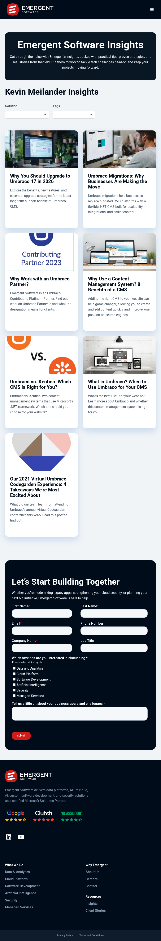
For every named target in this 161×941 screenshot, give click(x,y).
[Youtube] (21, 837)
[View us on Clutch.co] (43, 816)
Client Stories (96, 911)
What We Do (14, 865)
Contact (91, 886)
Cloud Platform (16, 879)
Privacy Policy (65, 935)
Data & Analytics (17, 872)
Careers (91, 879)
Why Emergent (97, 865)
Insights (91, 904)
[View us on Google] (15, 816)
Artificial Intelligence (20, 893)
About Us (92, 872)
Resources (93, 897)
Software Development (22, 886)
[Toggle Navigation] (152, 9)
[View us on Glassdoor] (71, 816)
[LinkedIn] (8, 837)
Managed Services (19, 907)
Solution (11, 106)
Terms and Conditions (91, 935)
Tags (56, 106)
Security (11, 900)
